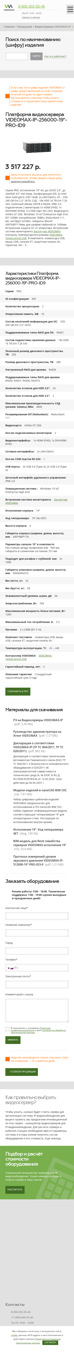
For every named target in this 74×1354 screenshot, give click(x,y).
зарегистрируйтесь (23, 181)
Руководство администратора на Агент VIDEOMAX (37, 734)
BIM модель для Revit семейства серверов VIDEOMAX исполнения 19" (39, 843)
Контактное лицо (16, 908)
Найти (36, 56)
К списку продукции (23, 1072)
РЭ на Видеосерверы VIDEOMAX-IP (38, 720)
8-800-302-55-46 (31, 6)
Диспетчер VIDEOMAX (47, 231)
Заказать (13, 1040)
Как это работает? (55, 56)
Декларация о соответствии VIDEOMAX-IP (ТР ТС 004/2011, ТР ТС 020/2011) (38, 747)
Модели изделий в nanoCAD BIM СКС (40, 790)
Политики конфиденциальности (31, 1029)
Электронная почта (17, 976)
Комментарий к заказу (19, 994)
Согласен (50, 1343)
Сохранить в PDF (18, 692)
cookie (14, 1335)
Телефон (10, 959)
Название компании (18, 925)
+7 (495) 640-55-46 (22, 1317)
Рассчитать (15, 1190)
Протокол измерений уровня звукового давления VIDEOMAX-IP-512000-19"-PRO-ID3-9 (38, 860)
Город (9, 943)
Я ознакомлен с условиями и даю (38, 1030)
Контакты (15, 1304)
